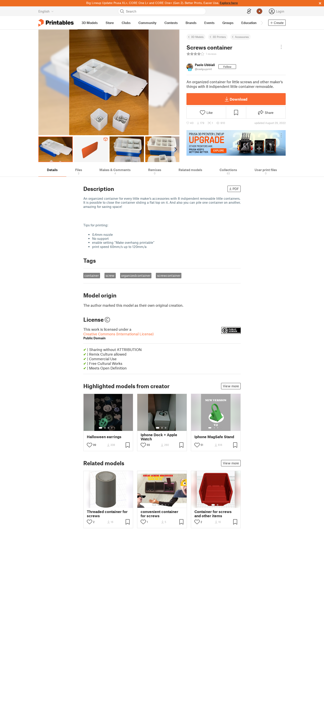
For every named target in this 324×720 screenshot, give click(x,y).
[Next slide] (175, 149)
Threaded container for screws (107, 514)
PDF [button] (236, 189)
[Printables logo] (56, 23)
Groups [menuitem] (227, 23)
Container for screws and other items (213, 514)
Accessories (242, 36)
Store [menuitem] (110, 23)
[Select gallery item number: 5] (115, 428)
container (91, 275)
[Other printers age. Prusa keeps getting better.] (236, 143)
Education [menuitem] (249, 23)
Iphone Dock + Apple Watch (159, 437)
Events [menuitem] (209, 23)
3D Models (197, 36)
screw (110, 275)
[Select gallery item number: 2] (105, 428)
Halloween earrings (104, 437)
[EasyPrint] (249, 11)
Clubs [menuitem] (126, 23)
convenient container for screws (159, 514)
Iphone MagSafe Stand (214, 437)
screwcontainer (168, 275)
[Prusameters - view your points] (259, 11)
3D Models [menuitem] (90, 23)
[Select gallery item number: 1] (100, 428)
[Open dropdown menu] (281, 47)
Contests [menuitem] (171, 23)
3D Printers (219, 36)
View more (231, 386)
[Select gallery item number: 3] (108, 428)
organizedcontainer (135, 275)
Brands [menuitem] (191, 23)
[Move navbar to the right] (261, 22)
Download (238, 99)
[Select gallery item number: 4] (112, 428)
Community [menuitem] (147, 23)
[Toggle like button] (89, 445)
